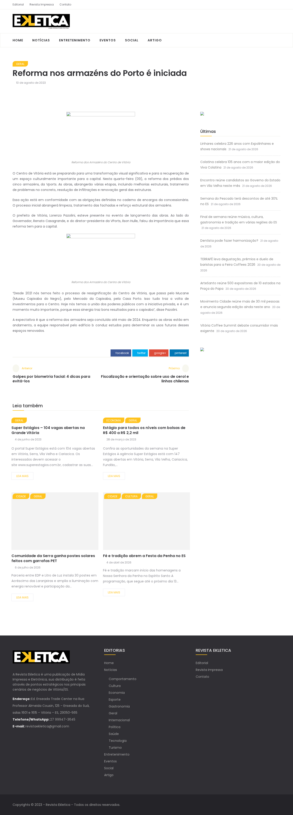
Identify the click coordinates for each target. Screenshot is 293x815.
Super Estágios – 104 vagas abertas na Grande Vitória (48, 430)
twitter (141, 353)
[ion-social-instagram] (277, 4)
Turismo (115, 747)
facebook (122, 353)
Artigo (155, 40)
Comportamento (122, 679)
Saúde (114, 734)
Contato (65, 4)
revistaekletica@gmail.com (47, 726)
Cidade (21, 496)
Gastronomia (119, 706)
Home (18, 40)
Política (114, 727)
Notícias (41, 40)
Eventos (108, 40)
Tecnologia (118, 740)
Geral (20, 64)
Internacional (119, 720)
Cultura (131, 496)
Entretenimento (74, 40)
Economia (113, 420)
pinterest (180, 353)
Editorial (18, 4)
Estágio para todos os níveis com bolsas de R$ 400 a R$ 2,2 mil (144, 430)
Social (131, 40)
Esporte (115, 699)
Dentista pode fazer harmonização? (229, 240)
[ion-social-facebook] (269, 4)
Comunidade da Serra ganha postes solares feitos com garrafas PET (53, 558)
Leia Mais (22, 476)
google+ (159, 353)
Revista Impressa (42, 4)
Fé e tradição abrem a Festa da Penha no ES (144, 555)
